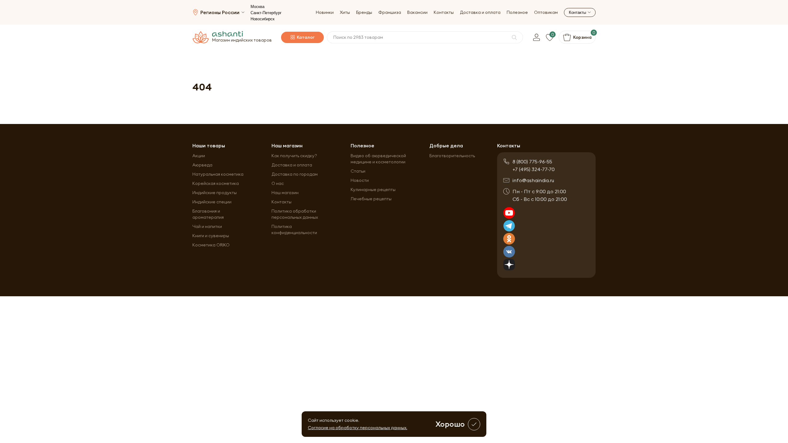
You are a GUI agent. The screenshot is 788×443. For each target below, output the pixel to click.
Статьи (358, 171)
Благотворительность (452, 155)
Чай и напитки (207, 226)
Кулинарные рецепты (373, 189)
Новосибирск (263, 19)
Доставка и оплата (480, 12)
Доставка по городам (294, 174)
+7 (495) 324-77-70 (534, 169)
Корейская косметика (215, 183)
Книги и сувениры (210, 235)
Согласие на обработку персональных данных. (357, 427)
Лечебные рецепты (371, 199)
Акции (198, 155)
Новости (360, 180)
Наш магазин (285, 192)
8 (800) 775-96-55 (532, 161)
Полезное (517, 12)
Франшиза (389, 12)
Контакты (444, 12)
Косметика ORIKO (211, 245)
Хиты (345, 12)
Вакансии (417, 12)
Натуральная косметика (217, 174)
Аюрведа (202, 165)
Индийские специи (211, 202)
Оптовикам (546, 12)
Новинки (325, 12)
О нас (277, 183)
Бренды (364, 12)
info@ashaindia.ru (533, 180)
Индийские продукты (214, 192)
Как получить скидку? (294, 155)
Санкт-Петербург (266, 12)
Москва (257, 6)
